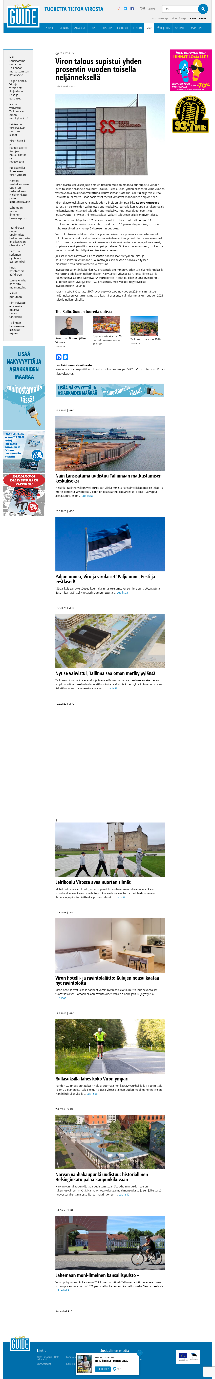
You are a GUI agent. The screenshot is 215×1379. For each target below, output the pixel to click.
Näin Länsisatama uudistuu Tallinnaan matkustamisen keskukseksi (19, 66)
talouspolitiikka (81, 369)
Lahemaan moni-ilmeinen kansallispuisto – (18, 215)
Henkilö (137, 28)
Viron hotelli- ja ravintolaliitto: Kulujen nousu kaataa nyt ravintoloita (18, 151)
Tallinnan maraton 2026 (146, 339)
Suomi (151, 8)
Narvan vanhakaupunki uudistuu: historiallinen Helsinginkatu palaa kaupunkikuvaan (19, 191)
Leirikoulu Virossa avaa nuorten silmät (17, 129)
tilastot (98, 369)
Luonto (94, 28)
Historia (107, 28)
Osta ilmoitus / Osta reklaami (48, 1358)
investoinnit (62, 369)
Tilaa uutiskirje (159, 18)
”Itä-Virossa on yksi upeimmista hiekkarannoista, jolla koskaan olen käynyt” (19, 236)
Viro (149, 28)
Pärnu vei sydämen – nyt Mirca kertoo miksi (17, 256)
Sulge (140, 1353)
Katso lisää (62, 1311)
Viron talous (145, 369)
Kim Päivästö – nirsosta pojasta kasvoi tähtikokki (17, 310)
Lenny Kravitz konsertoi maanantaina (17, 284)
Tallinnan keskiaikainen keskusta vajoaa (17, 328)
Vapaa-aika (79, 28)
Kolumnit (180, 28)
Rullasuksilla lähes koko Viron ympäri (17, 171)
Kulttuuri (122, 28)
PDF (119, 1369)
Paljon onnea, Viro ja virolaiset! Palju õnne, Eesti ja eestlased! (18, 89)
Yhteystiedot (44, 1363)
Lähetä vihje (179, 18)
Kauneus (64, 28)
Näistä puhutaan (15, 295)
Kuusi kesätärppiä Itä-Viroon (16, 271)
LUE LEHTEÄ (103, 1369)
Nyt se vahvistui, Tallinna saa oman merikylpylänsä (19, 111)
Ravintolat (196, 28)
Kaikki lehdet (198, 18)
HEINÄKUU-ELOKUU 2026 (111, 1361)
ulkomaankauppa (115, 369)
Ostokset (49, 28)
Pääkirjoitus (163, 28)
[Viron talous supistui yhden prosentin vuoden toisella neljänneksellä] (110, 134)
